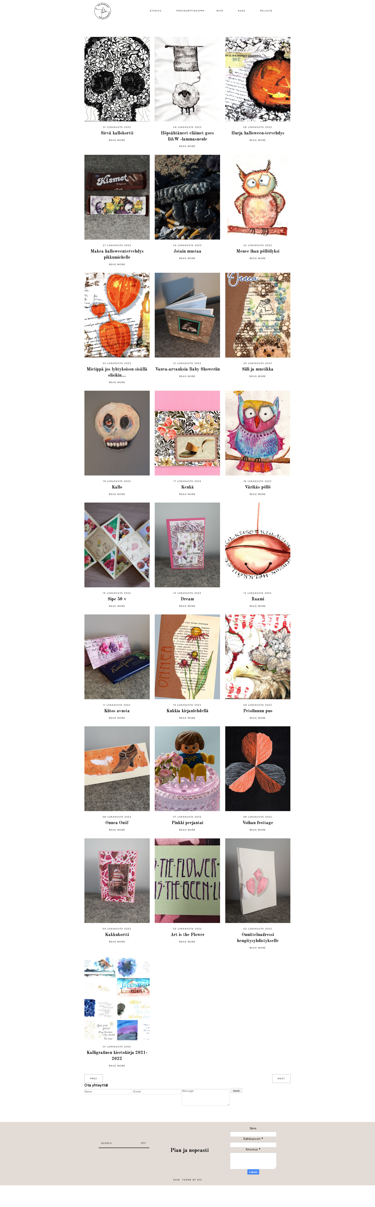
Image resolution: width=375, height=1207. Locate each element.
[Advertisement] (124, 1154)
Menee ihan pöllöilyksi (257, 251)
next (281, 1078)
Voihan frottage (257, 823)
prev (93, 1078)
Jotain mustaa (187, 251)
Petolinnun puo (257, 711)
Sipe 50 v (117, 599)
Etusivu (156, 10)
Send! (236, 1090)
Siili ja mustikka (257, 369)
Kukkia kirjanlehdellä (187, 711)
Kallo (117, 487)
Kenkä (187, 487)
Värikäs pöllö (258, 487)
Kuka (241, 10)
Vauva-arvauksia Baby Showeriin (187, 369)
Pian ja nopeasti (189, 1150)
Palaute (266, 10)
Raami (258, 599)
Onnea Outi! (116, 823)
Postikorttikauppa (190, 10)
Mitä (220, 10)
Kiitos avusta (117, 711)
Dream (187, 599)
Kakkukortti (117, 935)
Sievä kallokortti (117, 133)
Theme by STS (192, 1179)
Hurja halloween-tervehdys (257, 133)
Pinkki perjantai (187, 823)
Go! (143, 1143)
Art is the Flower (187, 935)
